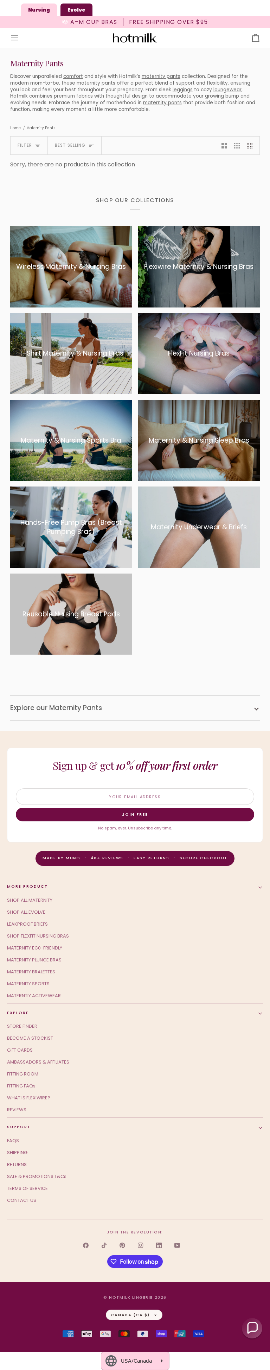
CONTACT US (21, 1200)
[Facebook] (86, 1245)
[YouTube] (177, 1245)
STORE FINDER (22, 1026)
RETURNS (17, 1164)
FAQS (13, 1140)
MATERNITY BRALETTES (31, 971)
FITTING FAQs (21, 1086)
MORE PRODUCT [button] (27, 886)
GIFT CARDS (20, 1050)
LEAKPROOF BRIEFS (27, 924)
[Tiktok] (104, 1245)
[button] (252, 1328)
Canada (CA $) (130, 1315)
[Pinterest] (122, 1245)
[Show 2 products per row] (224, 145)
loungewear (227, 89)
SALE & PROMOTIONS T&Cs (36, 1176)
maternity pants (161, 76)
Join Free (135, 814)
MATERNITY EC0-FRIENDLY (34, 948)
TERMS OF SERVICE (27, 1188)
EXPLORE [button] (18, 1012)
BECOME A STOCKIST (30, 1038)
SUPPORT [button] (19, 1127)
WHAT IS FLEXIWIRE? (28, 1097)
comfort (73, 76)
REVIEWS (16, 1109)
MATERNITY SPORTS (28, 983)
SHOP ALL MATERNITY (29, 900)
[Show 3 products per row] (237, 145)
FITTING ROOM (22, 1074)
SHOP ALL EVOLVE (26, 912)
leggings (183, 89)
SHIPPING (17, 1152)
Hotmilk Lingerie (131, 1297)
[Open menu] (20, 38)
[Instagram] (140, 1245)
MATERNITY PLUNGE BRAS (34, 960)
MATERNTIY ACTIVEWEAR (34, 995)
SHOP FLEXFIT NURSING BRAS (38, 936)
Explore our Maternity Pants (56, 708)
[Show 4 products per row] (251, 145)
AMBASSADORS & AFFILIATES (38, 1062)
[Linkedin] (159, 1245)
